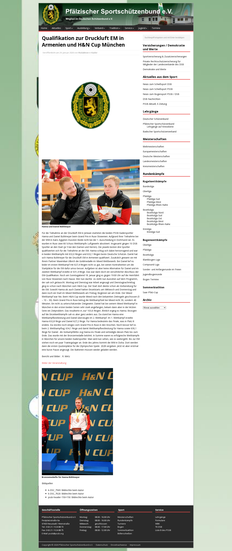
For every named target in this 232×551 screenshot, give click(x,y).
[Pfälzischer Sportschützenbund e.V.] (116, 23)
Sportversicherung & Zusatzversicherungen (165, 56)
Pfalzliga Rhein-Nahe (157, 204)
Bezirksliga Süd (154, 215)
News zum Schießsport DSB (157, 84)
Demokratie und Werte (154, 69)
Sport (68, 28)
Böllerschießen (125, 533)
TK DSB (158, 526)
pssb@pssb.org (55, 533)
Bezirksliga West (155, 221)
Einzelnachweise (119, 544)
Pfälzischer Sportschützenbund (158, 123)
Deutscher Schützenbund (155, 118)
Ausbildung (82, 28)
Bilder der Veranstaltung (54, 362)
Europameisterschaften (155, 151)
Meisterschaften (125, 517)
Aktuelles (56, 28)
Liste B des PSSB (163, 530)
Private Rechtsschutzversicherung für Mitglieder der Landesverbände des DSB (163, 63)
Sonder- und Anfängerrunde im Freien (162, 269)
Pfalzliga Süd (153, 198)
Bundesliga (148, 186)
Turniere (122, 523)
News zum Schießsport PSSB (158, 89)
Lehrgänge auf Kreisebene (160, 126)
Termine (156, 28)
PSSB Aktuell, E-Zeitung (155, 103)
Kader (94, 52)
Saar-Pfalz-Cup (150, 292)
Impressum (135, 544)
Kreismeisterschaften (153, 166)
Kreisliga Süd (153, 231)
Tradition (114, 28)
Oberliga (147, 191)
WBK (157, 523)
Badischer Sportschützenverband (159, 131)
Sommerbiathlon (126, 530)
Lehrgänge (160, 517)
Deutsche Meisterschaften (156, 156)
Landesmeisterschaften (155, 161)
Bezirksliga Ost (154, 218)
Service (128, 28)
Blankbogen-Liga (151, 259)
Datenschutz (102, 544)
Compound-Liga (151, 264)
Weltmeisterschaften (153, 146)
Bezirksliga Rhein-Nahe (158, 224)
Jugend (141, 28)
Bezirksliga (148, 209)
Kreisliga (147, 228)
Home (44, 28)
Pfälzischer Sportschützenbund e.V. (76, 544)
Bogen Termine (151, 279)
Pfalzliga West (154, 201)
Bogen (121, 526)
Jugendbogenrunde (152, 274)
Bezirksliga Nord (155, 212)
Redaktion (83, 52)
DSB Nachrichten (151, 98)
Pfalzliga (147, 196)
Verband (99, 28)
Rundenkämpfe (125, 520)
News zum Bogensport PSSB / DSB (161, 94)
